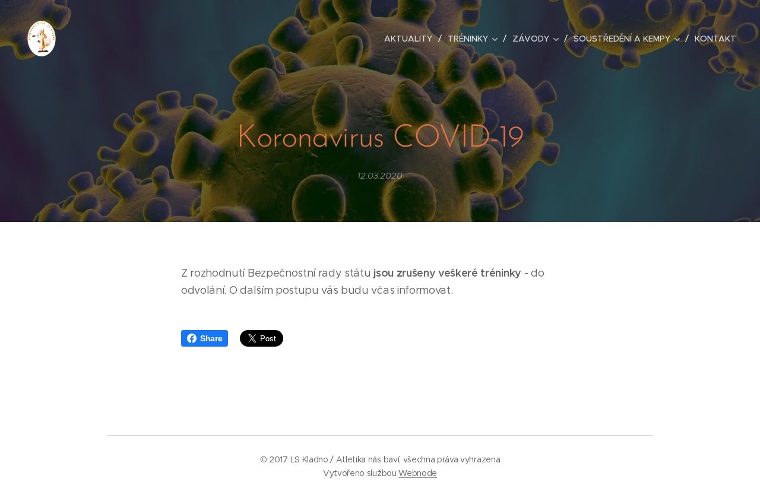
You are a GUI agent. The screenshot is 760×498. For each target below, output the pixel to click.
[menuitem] (411, 38)
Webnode (417, 473)
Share (211, 338)
